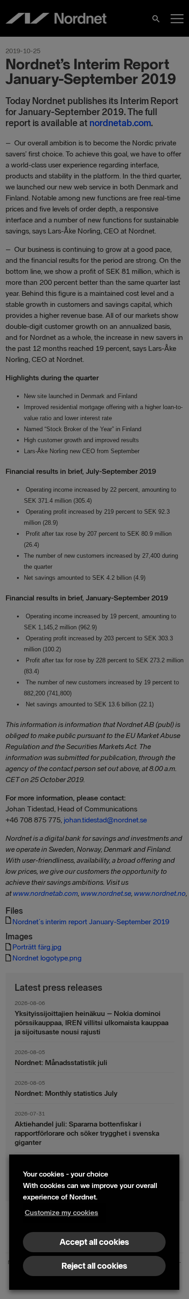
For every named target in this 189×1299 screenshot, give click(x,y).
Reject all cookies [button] (94, 1266)
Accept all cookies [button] (94, 1242)
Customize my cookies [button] (61, 1212)
